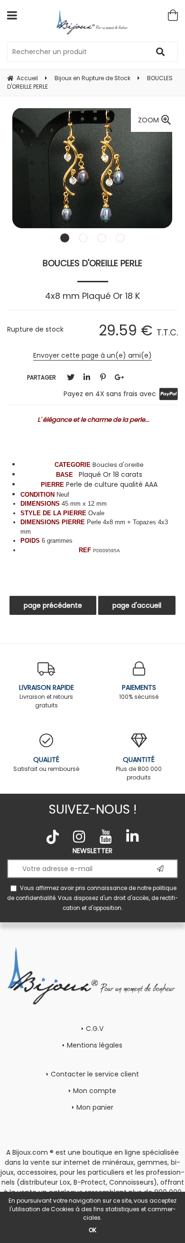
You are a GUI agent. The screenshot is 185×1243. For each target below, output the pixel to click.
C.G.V (94, 1028)
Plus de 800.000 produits (139, 768)
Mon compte (94, 1090)
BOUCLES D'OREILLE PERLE (92, 263)
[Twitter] (71, 377)
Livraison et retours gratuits (46, 696)
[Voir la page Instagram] (79, 836)
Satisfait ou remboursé (46, 764)
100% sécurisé (138, 692)
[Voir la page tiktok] (52, 837)
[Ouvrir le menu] (12, 15)
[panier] (173, 15)
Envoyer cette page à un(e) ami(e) (92, 355)
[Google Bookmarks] (119, 377)
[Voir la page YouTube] (106, 836)
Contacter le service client (95, 1074)
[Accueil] (93, 22)
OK (92, 1230)
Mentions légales (94, 1045)
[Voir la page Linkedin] (132, 836)
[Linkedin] (87, 377)
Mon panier (94, 1107)
